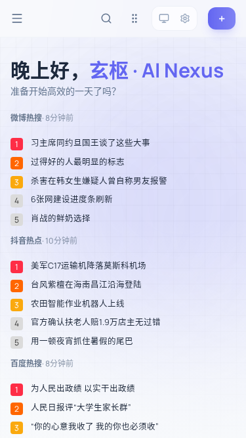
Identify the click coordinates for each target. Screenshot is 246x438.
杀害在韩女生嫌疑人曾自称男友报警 (99, 181)
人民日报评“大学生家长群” (81, 408)
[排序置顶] (134, 18)
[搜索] (106, 18)
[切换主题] (164, 18)
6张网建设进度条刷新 (72, 199)
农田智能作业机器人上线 (78, 304)
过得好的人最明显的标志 (78, 162)
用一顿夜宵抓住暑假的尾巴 (82, 341)
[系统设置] (185, 18)
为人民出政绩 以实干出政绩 (83, 388)
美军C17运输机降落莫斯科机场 (88, 266)
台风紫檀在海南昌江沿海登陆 (86, 285)
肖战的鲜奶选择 (61, 218)
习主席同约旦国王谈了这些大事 (90, 143)
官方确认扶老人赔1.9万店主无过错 (96, 322)
